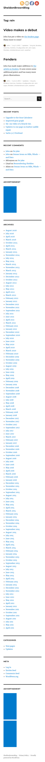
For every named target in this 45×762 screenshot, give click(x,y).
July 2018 (9, 400)
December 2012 (12, 588)
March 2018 (11, 409)
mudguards (20, 48)
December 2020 (12, 332)
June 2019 (10, 372)
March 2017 (11, 437)
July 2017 (9, 431)
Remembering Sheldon (24, 163)
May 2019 (10, 375)
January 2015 (11, 517)
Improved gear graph (15, 121)
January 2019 (11, 384)
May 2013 (10, 575)
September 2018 (13, 394)
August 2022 (11, 283)
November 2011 (12, 609)
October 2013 (11, 560)
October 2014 (11, 526)
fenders (38, 45)
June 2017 (10, 434)
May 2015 (10, 505)
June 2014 (10, 538)
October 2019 (11, 363)
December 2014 (12, 520)
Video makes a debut (20, 30)
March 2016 (11, 474)
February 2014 (12, 551)
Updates (25, 45)
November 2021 (12, 307)
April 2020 (10, 347)
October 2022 (11, 280)
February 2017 (12, 440)
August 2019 (11, 366)
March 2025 (11, 249)
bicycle (32, 45)
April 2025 (10, 246)
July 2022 (10, 286)
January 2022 (11, 301)
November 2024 (13, 255)
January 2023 (11, 273)
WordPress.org (12, 676)
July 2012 (9, 594)
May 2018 (10, 403)
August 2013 (11, 566)
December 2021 (12, 304)
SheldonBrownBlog (16, 7)
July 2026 (10, 233)
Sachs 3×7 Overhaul (14, 133)
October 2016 (11, 452)
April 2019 (10, 378)
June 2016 (10, 464)
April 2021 (10, 320)
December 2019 (12, 357)
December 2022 (12, 277)
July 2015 (9, 498)
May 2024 (10, 261)
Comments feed (12, 673)
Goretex (13, 48)
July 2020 (10, 338)
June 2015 (10, 501)
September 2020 (13, 335)
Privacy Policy (24, 755)
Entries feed (11, 670)
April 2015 (10, 508)
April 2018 (10, 406)
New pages (10, 646)
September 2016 (13, 455)
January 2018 (11, 415)
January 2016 (11, 480)
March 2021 (11, 323)
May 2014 (10, 541)
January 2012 (11, 606)
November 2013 (12, 557)
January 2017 (11, 443)
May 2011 (10, 625)
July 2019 (10, 369)
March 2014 (11, 548)
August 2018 (11, 397)
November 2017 (12, 421)
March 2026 (11, 240)
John (8, 45)
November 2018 (12, 391)
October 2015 (11, 489)
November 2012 (12, 591)
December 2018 (12, 387)
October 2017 (11, 424)
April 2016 (10, 471)
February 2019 (12, 381)
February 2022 (12, 298)
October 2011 (11, 612)
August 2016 (11, 458)
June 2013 (10, 572)
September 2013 (13, 563)
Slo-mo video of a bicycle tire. (18, 124)
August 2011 (11, 619)
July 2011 (9, 622)
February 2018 (12, 412)
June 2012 (10, 597)
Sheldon (6, 50)
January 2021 (11, 329)
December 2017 (12, 418)
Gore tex (6, 48)
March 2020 (11, 350)
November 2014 (12, 523)
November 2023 (12, 267)
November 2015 (12, 486)
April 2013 (10, 578)
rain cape (32, 48)
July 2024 (10, 258)
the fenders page (31, 37)
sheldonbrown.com (17, 50)
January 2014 (11, 554)
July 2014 (9, 535)
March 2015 (11, 511)
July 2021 (9, 314)
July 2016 (10, 461)
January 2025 (11, 252)
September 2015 (13, 492)
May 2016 (10, 468)
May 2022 (10, 289)
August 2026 (11, 230)
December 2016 (12, 446)
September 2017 (13, 427)
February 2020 (12, 354)
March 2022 (11, 295)
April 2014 (10, 545)
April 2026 (10, 236)
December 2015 (12, 483)
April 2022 (10, 292)
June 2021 (10, 317)
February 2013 (12, 582)
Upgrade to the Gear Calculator (19, 118)
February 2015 (12, 514)
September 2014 (13, 529)
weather (28, 50)
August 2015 (11, 495)
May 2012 (10, 600)
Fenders (9, 59)
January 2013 (11, 585)
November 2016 (12, 449)
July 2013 (9, 569)
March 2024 (11, 264)
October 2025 (11, 243)
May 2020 (10, 344)
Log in (8, 667)
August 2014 (11, 532)
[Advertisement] (10, 200)
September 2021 (13, 310)
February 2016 (12, 477)
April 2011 (10, 628)
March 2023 (11, 270)
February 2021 (12, 326)
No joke (16, 151)
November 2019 (12, 360)
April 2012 (10, 603)
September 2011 (12, 615)
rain (26, 48)
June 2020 (10, 341)
